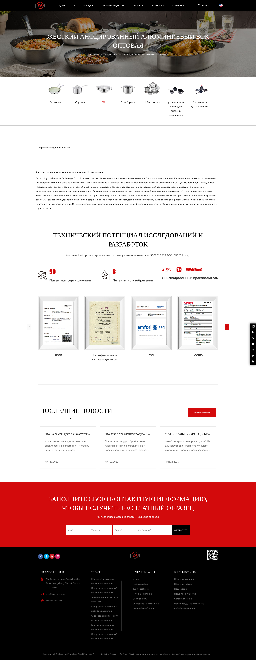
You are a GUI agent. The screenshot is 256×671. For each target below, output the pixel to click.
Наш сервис (180, 588)
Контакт (178, 5)
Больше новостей (202, 413)
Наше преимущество (185, 593)
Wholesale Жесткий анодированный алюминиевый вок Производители (186, 654)
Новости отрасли (183, 584)
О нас (136, 579)
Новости (158, 5)
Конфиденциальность (146, 654)
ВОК (109, 54)
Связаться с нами (183, 598)
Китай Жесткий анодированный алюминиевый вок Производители (127, 178)
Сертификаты (140, 598)
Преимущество (114, 5)
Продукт (89, 5)
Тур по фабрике (141, 588)
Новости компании (184, 579)
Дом (62, 5)
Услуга (138, 5)
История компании (143, 593)
